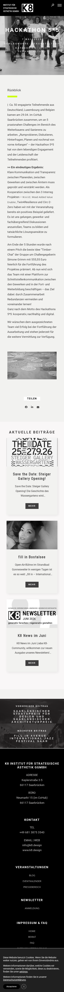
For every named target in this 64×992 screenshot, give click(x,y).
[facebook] (26, 407)
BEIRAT (32, 936)
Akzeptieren (11, 986)
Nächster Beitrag (32, 731)
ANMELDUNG (32, 908)
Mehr (32, 506)
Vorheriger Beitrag (32, 706)
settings (23, 971)
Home (18, 56)
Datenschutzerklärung (14, 980)
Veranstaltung (46, 44)
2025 (43, 48)
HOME (32, 931)
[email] (38, 407)
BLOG (32, 875)
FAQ (32, 942)
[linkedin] (32, 407)
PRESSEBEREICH (32, 887)
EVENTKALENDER (32, 881)
